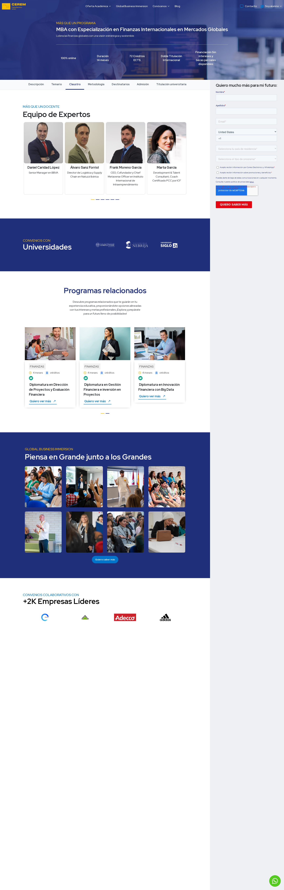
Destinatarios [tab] (121, 84)
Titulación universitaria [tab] (171, 84)
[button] (98, 6)
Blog (177, 6)
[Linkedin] (97, 128)
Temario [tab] (56, 84)
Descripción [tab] (36, 84)
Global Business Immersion (132, 6)
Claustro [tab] (75, 84)
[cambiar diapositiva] (92, 201)
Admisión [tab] (143, 84)
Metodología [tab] (96, 84)
